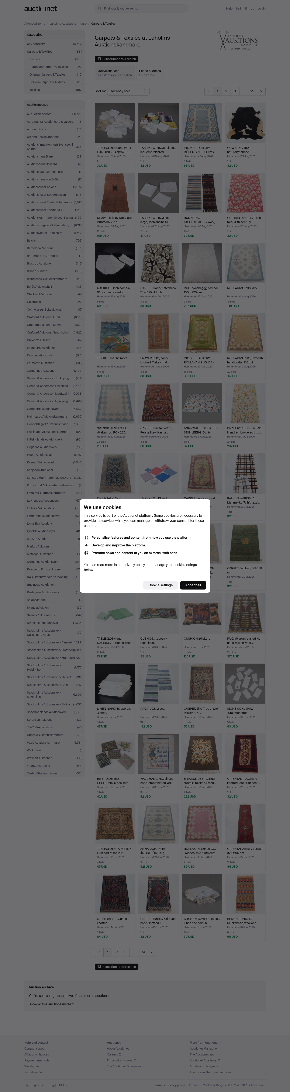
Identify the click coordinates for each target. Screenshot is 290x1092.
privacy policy (134, 565)
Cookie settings (160, 585)
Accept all (193, 585)
